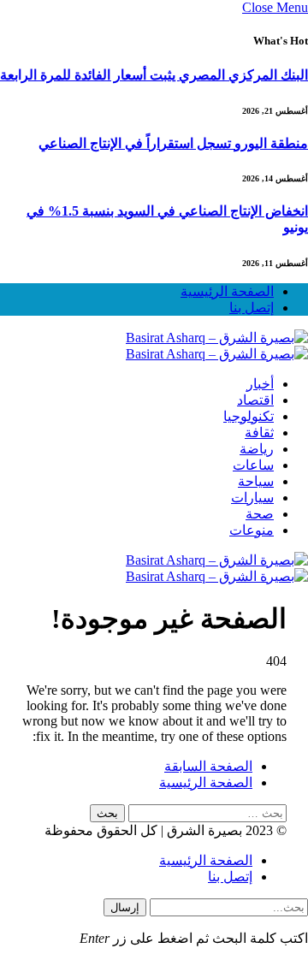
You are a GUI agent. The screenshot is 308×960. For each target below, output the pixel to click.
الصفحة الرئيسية (227, 291)
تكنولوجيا (248, 416)
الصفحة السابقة (208, 766)
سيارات (252, 497)
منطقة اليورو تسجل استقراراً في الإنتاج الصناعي (173, 143)
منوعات (251, 530)
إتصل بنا (251, 307)
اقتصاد (255, 400)
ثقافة (259, 432)
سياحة (256, 481)
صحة (260, 514)
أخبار (260, 383)
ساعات (253, 465)
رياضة (257, 448)
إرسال (124, 907)
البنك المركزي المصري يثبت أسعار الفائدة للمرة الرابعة (154, 75)
